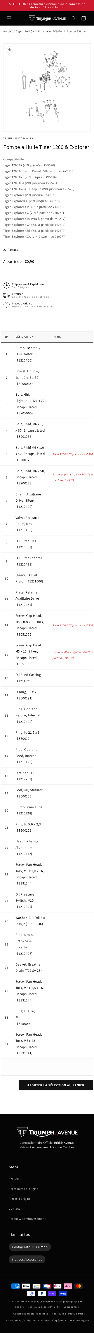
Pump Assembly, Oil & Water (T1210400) (28, 354)
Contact (14, 1209)
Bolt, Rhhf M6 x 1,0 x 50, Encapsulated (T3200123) (30, 453)
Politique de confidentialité (44, 1306)
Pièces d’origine (20, 1199)
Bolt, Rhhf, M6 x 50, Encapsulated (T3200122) (30, 477)
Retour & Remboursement (27, 1219)
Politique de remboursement (68, 1313)
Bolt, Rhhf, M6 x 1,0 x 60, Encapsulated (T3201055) (30, 430)
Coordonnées (71, 1306)
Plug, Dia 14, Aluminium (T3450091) (25, 1017)
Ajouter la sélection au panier (55, 1085)
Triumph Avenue (30, 1301)
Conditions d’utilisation (23, 1320)
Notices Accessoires (27, 1259)
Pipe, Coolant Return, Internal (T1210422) (28, 715)
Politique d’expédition (53, 1320)
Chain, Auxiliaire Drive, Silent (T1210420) (28, 500)
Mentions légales (80, 1320)
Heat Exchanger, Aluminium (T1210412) (28, 847)
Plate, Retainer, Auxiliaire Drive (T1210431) (28, 598)
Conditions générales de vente (30, 1313)
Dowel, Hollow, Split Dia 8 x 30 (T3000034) (27, 377)
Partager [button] (14, 250)
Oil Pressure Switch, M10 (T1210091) (25, 900)
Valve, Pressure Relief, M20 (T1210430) (27, 523)
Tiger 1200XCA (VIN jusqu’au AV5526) (39, 31)
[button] (9, 18)
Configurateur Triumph (30, 1247)
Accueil (7, 31)
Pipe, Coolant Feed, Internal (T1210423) (26, 755)
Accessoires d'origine (23, 1189)
